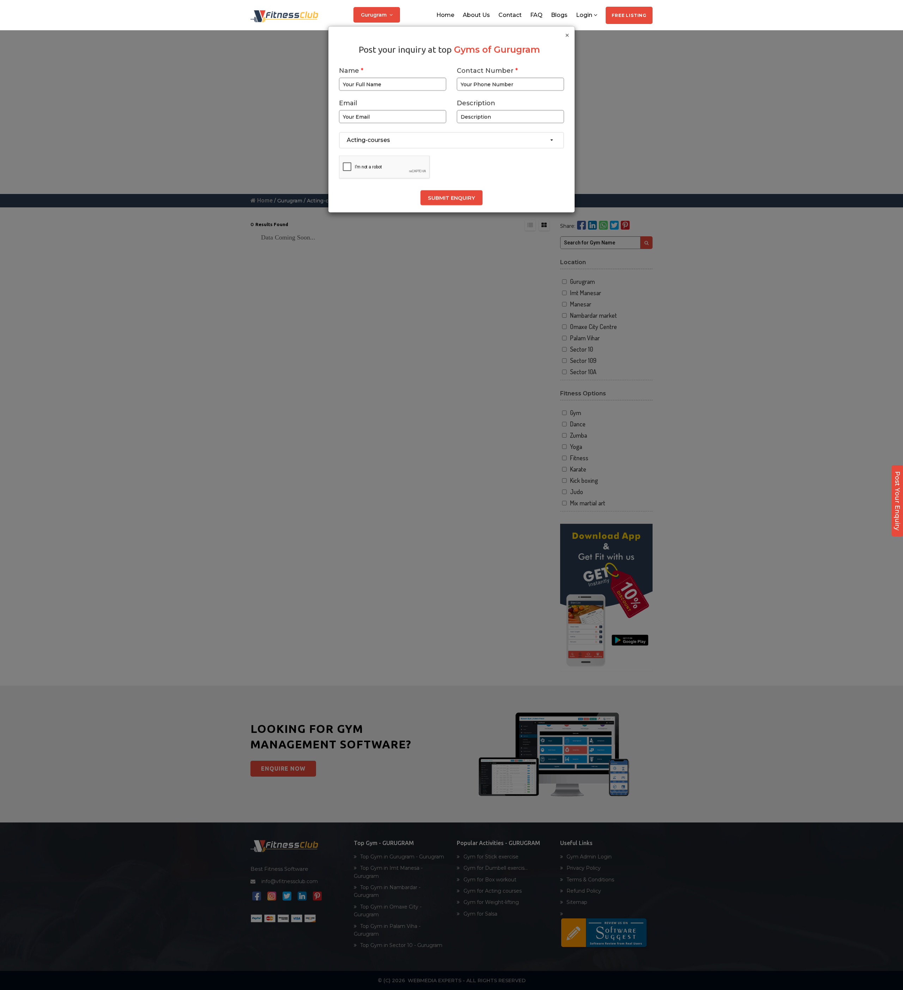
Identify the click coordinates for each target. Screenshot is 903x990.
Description (476, 105)
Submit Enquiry (451, 199)
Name (351, 73)
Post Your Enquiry (897, 500)
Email (348, 105)
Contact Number (487, 73)
